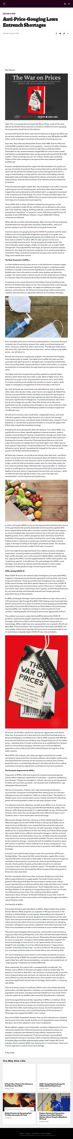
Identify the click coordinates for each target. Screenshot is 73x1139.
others (38, 395)
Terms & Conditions (46, 1133)
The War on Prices (42, 124)
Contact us (28, 1133)
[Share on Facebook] (56, 33)
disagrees (23, 932)
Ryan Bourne (10, 70)
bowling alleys (12, 1041)
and (33, 395)
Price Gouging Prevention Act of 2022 (35, 237)
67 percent (63, 222)
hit (20, 134)
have (7, 197)
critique (32, 854)
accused (33, 958)
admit (64, 556)
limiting (8, 440)
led (51, 619)
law (31, 207)
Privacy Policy (36, 1133)
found (54, 606)
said (51, 157)
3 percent (38, 912)
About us (22, 1133)
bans (25, 446)
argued (21, 1013)
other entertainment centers (33, 1041)
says (63, 783)
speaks (64, 937)
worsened (39, 624)
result (7, 920)
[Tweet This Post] (60, 33)
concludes (20, 945)
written (57, 808)
